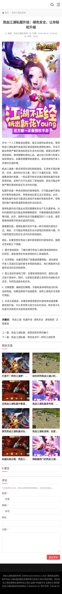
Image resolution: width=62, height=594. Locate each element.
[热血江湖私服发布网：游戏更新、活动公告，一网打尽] (46, 390)
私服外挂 (27, 319)
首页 (7, 13)
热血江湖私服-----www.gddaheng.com (14, 4)
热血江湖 (16, 319)
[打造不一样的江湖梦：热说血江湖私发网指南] (15, 363)
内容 (5, 529)
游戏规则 (49, 319)
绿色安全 (38, 319)
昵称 (5, 493)
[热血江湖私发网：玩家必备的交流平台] (46, 418)
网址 (4, 517)
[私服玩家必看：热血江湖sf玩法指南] (15, 446)
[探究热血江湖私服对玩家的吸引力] (15, 418)
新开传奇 (45, 586)
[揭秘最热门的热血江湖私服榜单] (46, 446)
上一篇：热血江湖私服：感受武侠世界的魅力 (25, 332)
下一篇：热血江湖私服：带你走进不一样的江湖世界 (28, 337)
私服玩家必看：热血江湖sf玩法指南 (20, 459)
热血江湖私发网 (19, 13)
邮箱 (5, 505)
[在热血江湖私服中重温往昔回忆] (15, 390)
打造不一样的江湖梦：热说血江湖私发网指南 (25, 376)
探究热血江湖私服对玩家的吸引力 (19, 431)
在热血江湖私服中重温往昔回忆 (18, 403)
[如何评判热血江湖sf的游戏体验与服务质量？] (46, 363)
